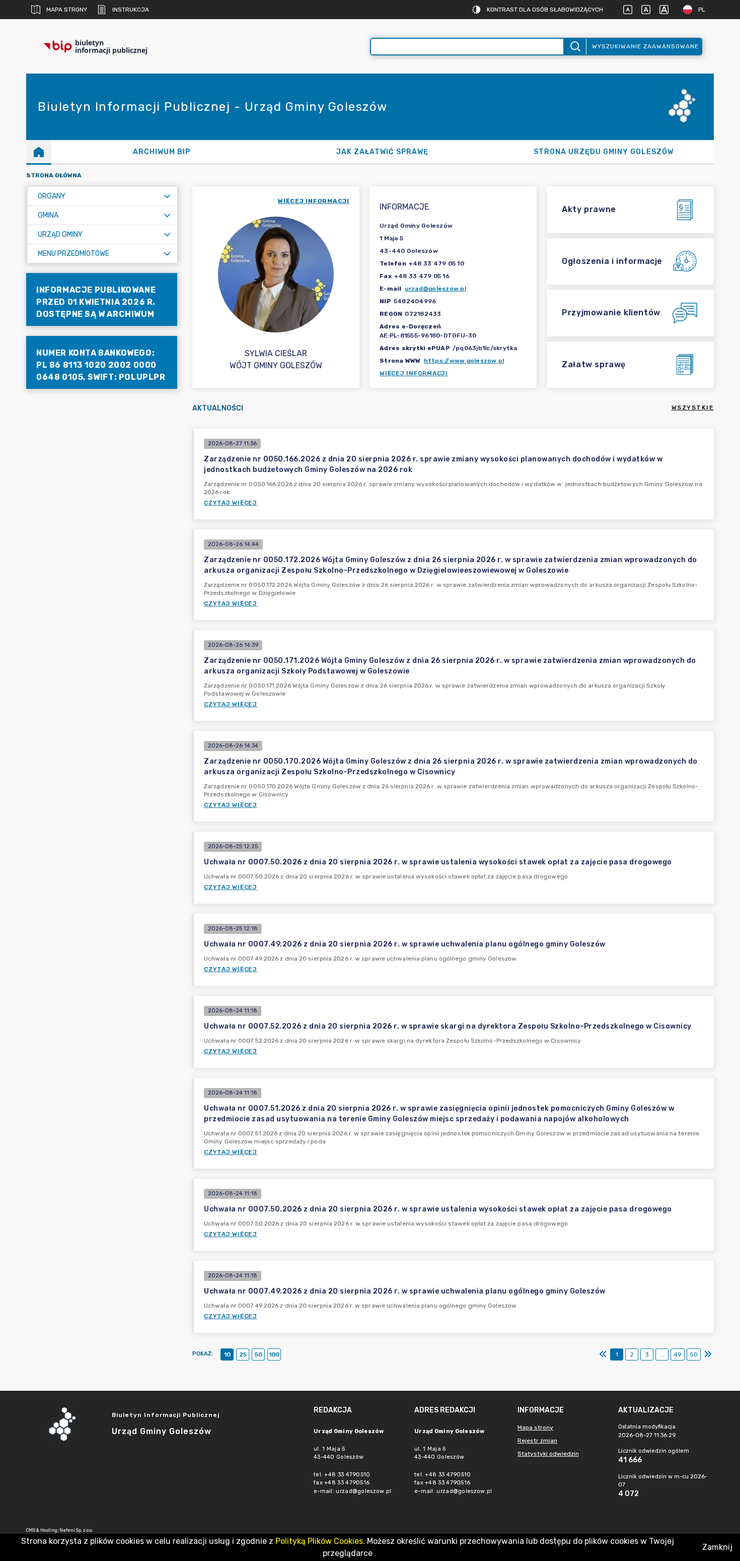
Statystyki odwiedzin (548, 1453)
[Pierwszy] (603, 1354)
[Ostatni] (708, 1354)
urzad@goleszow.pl (435, 288)
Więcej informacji (414, 373)
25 (243, 1354)
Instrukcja (130, 9)
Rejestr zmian (537, 1440)
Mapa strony (66, 9)
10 (227, 1354)
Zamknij (717, 1547)
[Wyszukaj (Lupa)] (574, 46)
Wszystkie (693, 407)
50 (258, 1354)
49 (678, 1354)
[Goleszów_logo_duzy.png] (683, 107)
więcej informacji (313, 201)
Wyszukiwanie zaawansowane (645, 46)
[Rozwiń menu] (167, 196)
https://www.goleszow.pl (464, 360)
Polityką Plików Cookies (319, 1541)
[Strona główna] (38, 151)
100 (274, 1354)
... (662, 1354)
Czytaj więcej (230, 502)
